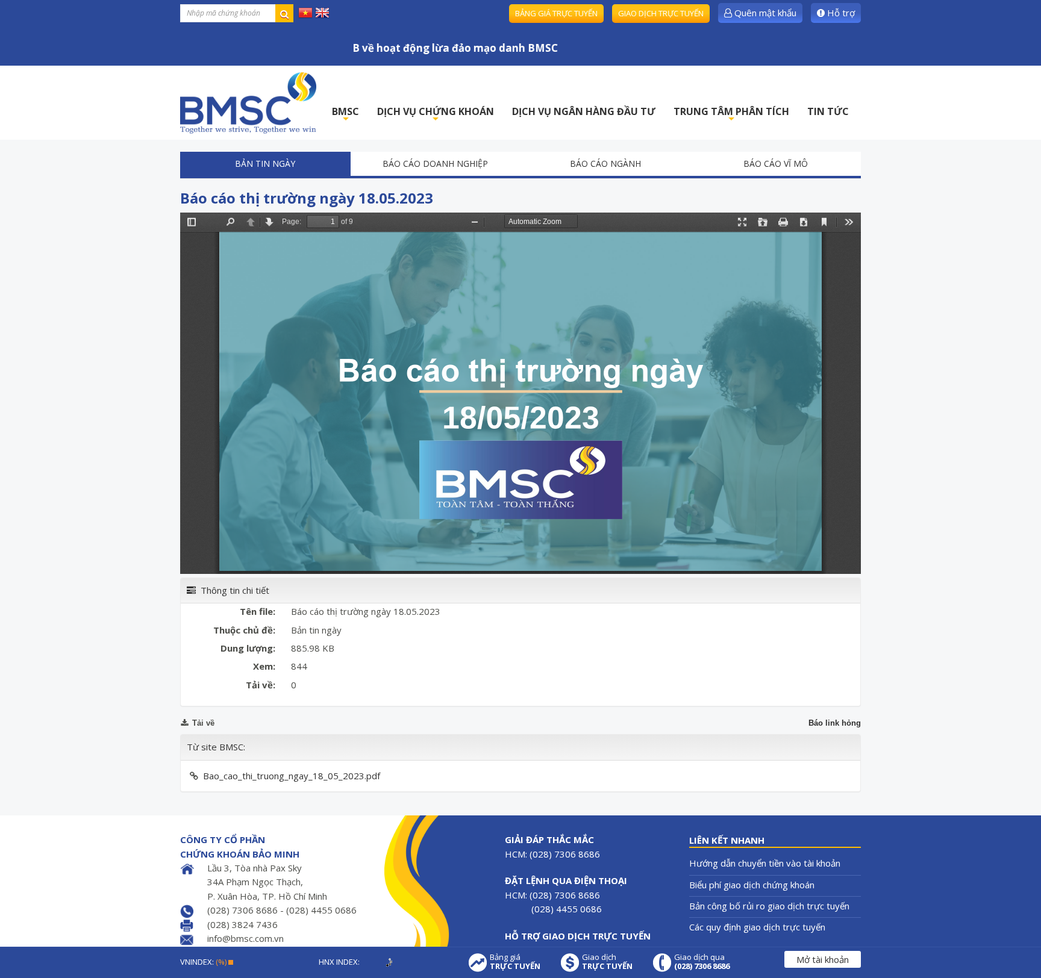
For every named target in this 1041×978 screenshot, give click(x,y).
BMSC (345, 115)
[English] (322, 12)
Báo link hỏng (834, 722)
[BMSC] (248, 103)
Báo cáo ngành (605, 163)
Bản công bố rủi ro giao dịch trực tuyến (769, 906)
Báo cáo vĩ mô (775, 163)
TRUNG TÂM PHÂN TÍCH (731, 115)
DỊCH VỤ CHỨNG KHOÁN (435, 115)
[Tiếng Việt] (305, 12)
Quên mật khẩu (764, 13)
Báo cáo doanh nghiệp (435, 163)
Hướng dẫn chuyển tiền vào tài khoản (764, 863)
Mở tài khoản (822, 959)
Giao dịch (607, 962)
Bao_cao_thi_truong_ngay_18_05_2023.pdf (291, 776)
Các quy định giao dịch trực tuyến (757, 927)
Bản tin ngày (265, 163)
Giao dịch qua (702, 962)
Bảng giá (515, 962)
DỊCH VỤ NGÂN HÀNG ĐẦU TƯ (583, 111)
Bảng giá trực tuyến (556, 13)
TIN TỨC (828, 111)
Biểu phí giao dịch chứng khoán (751, 885)
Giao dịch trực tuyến (661, 13)
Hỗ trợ (840, 13)
